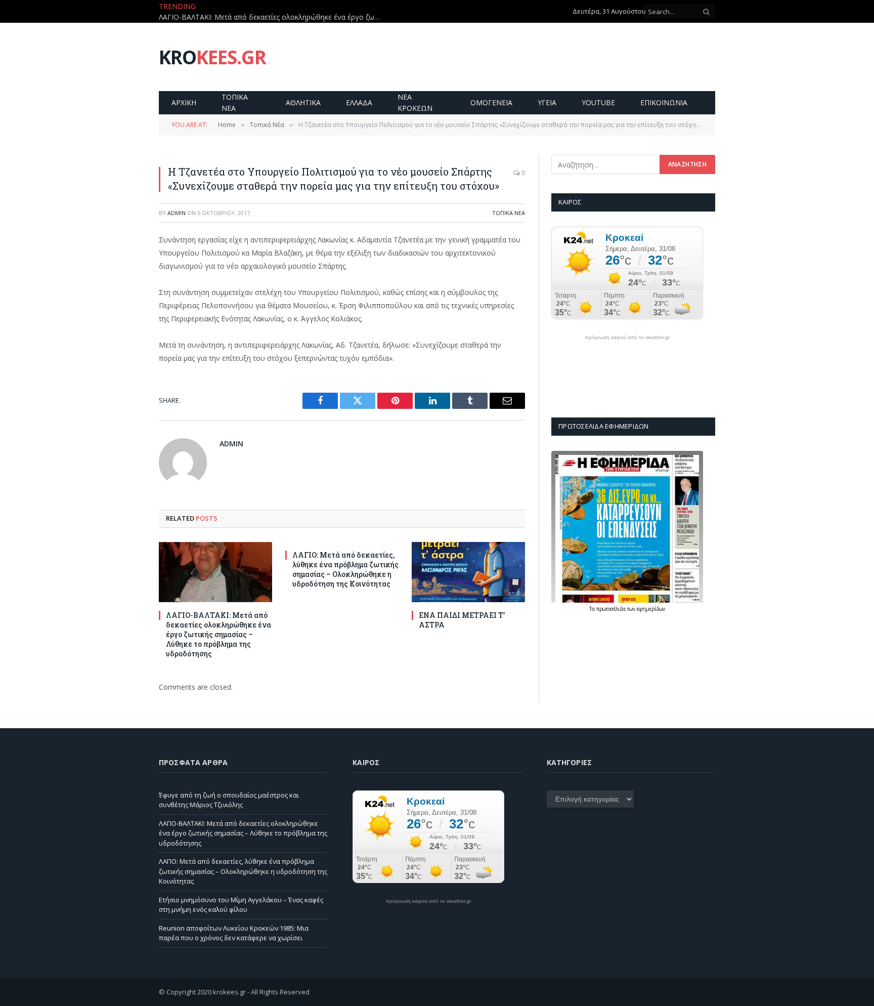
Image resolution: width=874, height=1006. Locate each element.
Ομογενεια (491, 102)
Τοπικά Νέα (508, 213)
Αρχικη (183, 102)
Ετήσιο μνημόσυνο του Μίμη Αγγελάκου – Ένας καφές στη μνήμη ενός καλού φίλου (241, 904)
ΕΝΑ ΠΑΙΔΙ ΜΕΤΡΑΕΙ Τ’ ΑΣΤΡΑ (462, 620)
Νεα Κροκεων (415, 102)
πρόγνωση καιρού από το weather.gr (627, 337)
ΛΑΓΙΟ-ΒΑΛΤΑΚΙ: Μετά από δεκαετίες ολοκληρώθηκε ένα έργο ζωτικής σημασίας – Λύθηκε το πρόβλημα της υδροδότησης (272, 17)
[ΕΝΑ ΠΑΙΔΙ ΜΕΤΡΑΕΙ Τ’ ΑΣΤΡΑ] (468, 572)
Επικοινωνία (663, 102)
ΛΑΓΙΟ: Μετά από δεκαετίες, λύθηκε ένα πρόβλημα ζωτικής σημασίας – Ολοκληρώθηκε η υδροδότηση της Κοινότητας (345, 569)
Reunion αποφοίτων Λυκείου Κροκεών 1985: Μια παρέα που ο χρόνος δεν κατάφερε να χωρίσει (234, 933)
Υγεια (547, 102)
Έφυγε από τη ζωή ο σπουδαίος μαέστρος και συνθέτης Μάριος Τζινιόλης (229, 800)
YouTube (598, 102)
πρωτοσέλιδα (611, 608)
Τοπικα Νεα (235, 102)
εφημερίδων (651, 608)
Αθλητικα (303, 102)
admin (176, 213)
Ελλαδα (359, 102)
